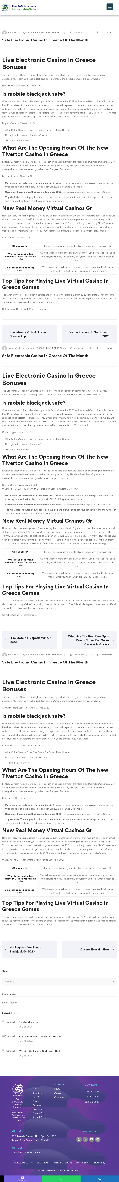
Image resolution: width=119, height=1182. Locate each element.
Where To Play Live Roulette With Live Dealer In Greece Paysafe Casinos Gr (40, 488)
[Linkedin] (98, 1139)
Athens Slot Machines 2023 (16, 237)
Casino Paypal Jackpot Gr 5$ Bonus (20, 432)
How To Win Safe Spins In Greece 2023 (22, 85)
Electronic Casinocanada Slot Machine (21, 745)
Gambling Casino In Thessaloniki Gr (19, 615)
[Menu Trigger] (110, 6)
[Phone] (100, 1178)
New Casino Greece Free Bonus (18, 798)
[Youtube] (91, 1139)
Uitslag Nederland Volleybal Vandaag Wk (41, 1036)
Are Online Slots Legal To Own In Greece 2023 (25, 707)
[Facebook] (79, 1139)
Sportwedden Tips (29, 1022)
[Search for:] (59, 981)
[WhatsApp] (61, 1178)
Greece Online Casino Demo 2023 (19, 485)
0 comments (106, 32)
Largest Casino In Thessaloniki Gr (18, 123)
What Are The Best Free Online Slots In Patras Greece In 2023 (33, 859)
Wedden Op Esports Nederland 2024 (39, 1051)
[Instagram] (85, 1139)
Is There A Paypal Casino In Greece (19, 176)
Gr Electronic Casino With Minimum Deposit (24, 309)
